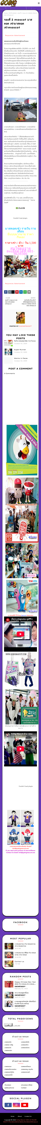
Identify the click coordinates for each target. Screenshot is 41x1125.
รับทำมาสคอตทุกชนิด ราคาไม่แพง (25, 341)
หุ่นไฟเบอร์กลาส (9, 1088)
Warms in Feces (21, 358)
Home (6, 13)
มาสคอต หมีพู (9, 1045)
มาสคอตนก (8, 1066)
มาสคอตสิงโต (25, 1042)
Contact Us (27, 1116)
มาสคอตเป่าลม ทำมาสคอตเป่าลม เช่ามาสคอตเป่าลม (25, 945)
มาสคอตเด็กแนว (26, 1066)
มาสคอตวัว (8, 1048)
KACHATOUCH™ (25, 326)
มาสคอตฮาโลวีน (9, 1072)
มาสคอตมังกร (25, 1048)
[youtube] (24, 1105)
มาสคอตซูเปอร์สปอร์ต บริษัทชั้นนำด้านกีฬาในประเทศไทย (25, 1002)
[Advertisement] (22, 871)
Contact (23, 1088)
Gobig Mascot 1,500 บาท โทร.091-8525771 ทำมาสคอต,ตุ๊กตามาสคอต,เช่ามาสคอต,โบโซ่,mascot (20, 1121)
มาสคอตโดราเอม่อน (10, 1069)
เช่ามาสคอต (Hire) (26, 1085)
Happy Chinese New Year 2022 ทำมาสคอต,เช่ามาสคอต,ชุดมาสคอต (25, 983)
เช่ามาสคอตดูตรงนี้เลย (22, 993)
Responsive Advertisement (15, 35)
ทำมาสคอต (8, 1085)
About (20, 1116)
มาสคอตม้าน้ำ (8, 1075)
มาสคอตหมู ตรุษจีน (27, 1069)
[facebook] (8, 1105)
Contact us (19, 961)
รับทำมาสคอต (13, 13)
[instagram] (16, 1105)
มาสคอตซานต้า (25, 1072)
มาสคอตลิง (8, 1042)
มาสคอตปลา (8, 1050)
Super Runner (20, 349)
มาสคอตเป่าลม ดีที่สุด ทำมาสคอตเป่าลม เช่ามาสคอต (25, 954)
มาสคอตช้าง (24, 1045)
